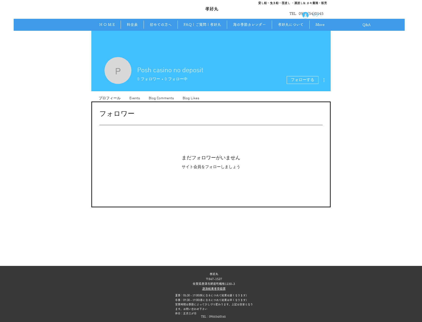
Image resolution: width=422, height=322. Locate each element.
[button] (290, 24)
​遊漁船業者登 (211, 288)
